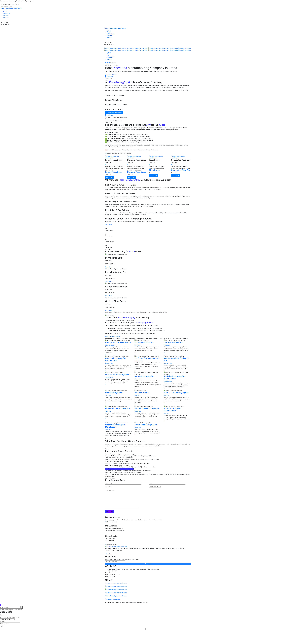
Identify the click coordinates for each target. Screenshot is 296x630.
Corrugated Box (110, 345)
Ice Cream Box (139, 361)
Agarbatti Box (168, 363)
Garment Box (109, 363)
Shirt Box (166, 413)
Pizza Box (167, 345)
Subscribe (148, 564)
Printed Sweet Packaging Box (147, 408)
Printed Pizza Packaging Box (117, 408)
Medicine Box (168, 381)
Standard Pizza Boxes (136, 172)
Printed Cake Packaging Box (176, 392)
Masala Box (138, 379)
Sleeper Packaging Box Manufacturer (115, 426)
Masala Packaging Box (144, 376)
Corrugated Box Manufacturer (118, 342)
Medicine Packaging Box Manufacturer (174, 377)
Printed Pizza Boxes (113, 172)
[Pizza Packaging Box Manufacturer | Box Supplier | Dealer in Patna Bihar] (126, 48)
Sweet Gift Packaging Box (146, 425)
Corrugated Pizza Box (180, 170)
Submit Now (109, 511)
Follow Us (113, 62)
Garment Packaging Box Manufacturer (115, 359)
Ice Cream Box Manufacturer (147, 358)
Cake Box (137, 345)
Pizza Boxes (154, 170)
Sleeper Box (108, 429)
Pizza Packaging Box (114, 392)
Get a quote (109, 177)
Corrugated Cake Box (144, 342)
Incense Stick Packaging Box (117, 374)
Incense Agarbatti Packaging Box (176, 359)
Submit (148, 629)
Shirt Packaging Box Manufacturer (172, 409)
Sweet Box (138, 411)
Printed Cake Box (142, 392)
